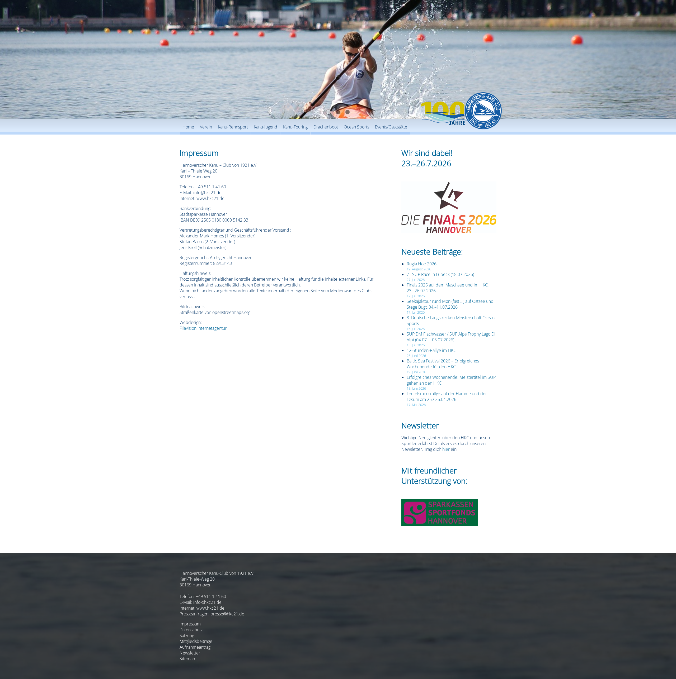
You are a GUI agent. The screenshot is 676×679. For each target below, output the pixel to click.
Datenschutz (191, 630)
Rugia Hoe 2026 (421, 264)
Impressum (190, 624)
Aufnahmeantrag (195, 647)
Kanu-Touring (295, 127)
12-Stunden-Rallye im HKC (431, 350)
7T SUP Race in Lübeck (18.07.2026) (440, 274)
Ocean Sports (356, 127)
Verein (206, 127)
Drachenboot (325, 127)
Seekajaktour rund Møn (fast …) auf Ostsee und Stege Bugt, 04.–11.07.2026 (450, 304)
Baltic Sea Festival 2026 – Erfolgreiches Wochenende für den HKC (443, 364)
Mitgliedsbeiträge (196, 641)
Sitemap (187, 659)
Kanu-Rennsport (233, 127)
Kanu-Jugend (265, 127)
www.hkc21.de (210, 608)
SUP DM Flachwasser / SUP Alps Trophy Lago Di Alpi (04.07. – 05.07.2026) (451, 337)
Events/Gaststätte (391, 127)
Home (188, 127)
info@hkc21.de (207, 602)
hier (446, 449)
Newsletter (190, 653)
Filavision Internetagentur (203, 328)
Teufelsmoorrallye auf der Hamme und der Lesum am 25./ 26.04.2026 (447, 396)
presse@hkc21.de (227, 614)
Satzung (187, 635)
